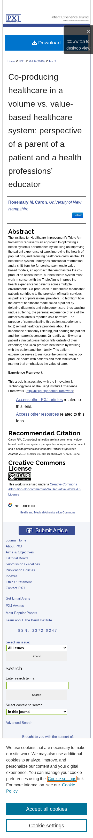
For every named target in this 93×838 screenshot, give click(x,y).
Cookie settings (62, 779)
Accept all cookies (46, 809)
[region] (46, 788)
